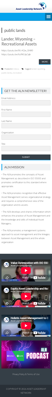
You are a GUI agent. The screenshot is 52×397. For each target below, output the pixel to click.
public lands (6, 72)
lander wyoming (38, 69)
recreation (17, 72)
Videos (16, 69)
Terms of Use (33, 374)
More (45, 61)
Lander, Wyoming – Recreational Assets (19, 41)
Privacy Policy (19, 374)
